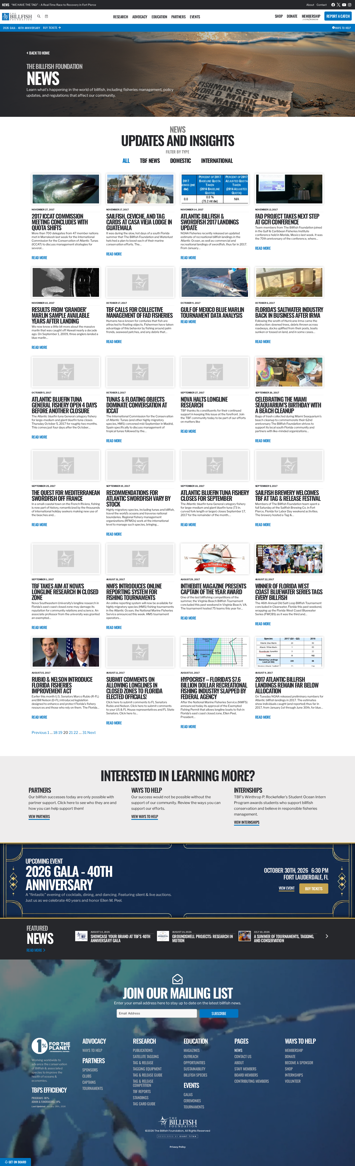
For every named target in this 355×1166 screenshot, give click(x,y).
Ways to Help (146, 790)
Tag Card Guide (144, 1103)
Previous (39, 732)
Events (195, 16)
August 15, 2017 (41, 672)
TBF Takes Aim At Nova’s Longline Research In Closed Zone (65, 591)
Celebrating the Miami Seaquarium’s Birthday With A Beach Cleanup (288, 404)
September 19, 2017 (118, 486)
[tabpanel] (177, 454)
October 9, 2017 (191, 303)
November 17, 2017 (117, 209)
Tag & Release (143, 1062)
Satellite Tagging (146, 1056)
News (5, 4)
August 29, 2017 (190, 579)
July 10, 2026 (180, 931)
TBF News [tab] (150, 160)
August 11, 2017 (115, 672)
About (310, 4)
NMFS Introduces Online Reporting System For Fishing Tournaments (133, 591)
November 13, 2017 (266, 209)
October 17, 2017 (116, 303)
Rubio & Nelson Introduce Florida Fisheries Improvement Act (62, 685)
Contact (322, 4)
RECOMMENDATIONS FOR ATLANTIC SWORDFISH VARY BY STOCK (138, 498)
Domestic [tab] (180, 160)
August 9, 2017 (264, 672)
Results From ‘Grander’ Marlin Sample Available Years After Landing (60, 315)
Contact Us (242, 1056)
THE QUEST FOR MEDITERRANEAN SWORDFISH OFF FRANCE (66, 495)
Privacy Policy (178, 1146)
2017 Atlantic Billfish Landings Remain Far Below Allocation (286, 685)
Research (120, 16)
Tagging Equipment (147, 1068)
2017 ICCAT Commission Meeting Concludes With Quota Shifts (60, 221)
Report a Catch (338, 16)
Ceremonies (192, 1100)
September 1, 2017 (43, 579)
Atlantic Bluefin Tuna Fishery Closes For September (215, 495)
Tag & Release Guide (147, 1075)
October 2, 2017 (116, 392)
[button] (327, 936)
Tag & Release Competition (143, 1083)
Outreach (191, 1056)
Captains (89, 1082)
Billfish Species (195, 1075)
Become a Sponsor (299, 1062)
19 (60, 732)
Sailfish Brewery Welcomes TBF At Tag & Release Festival (288, 495)
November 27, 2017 (43, 209)
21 (71, 732)
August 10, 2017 (190, 672)
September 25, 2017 (43, 486)
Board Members (246, 1075)
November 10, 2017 (43, 303)
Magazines (192, 1050)
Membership (311, 16)
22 (76, 732)
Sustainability (194, 1068)
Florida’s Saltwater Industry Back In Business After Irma (289, 312)
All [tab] (126, 160)
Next (91, 732)
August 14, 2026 (100, 931)
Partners (178, 16)
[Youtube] (344, 4)
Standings (141, 1097)
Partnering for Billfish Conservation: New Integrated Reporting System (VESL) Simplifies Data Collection (76, 4)
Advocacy (139, 16)
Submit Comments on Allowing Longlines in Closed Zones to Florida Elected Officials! (134, 688)
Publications (143, 1050)
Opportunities (194, 1062)
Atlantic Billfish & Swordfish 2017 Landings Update (210, 221)
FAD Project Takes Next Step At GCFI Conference (287, 218)
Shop (278, 16)
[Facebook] (333, 4)
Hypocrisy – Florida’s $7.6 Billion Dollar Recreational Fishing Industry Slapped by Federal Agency (214, 688)
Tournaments (92, 1088)
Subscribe (219, 1013)
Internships (248, 790)
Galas (188, 1094)
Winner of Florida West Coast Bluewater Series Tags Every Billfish (288, 591)
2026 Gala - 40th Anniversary (21, 28)
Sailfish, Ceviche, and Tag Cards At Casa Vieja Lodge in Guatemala (139, 221)
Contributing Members (251, 1081)
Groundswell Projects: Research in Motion (121, 938)
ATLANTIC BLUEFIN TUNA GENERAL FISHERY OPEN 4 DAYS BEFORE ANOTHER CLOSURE (64, 404)
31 (84, 732)
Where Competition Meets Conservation (275, 938)
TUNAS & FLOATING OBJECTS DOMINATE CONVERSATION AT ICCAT (136, 404)
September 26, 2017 (267, 392)
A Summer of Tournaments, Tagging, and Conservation (202, 938)
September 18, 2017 (192, 486)
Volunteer (293, 1081)
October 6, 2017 (265, 303)
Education (159, 16)
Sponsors (90, 1069)
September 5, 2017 (266, 486)
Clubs (86, 1076)
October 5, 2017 (41, 392)
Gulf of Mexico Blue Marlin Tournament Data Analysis (212, 312)
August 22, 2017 (264, 579)
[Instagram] (349, 4)
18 (55, 732)
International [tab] (217, 160)
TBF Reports (142, 1091)
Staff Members (245, 1068)
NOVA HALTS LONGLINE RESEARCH (204, 401)
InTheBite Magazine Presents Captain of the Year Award (213, 588)
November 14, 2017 (192, 209)
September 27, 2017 (192, 392)
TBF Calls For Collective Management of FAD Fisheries (139, 312)
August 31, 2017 (115, 579)
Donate (292, 16)
